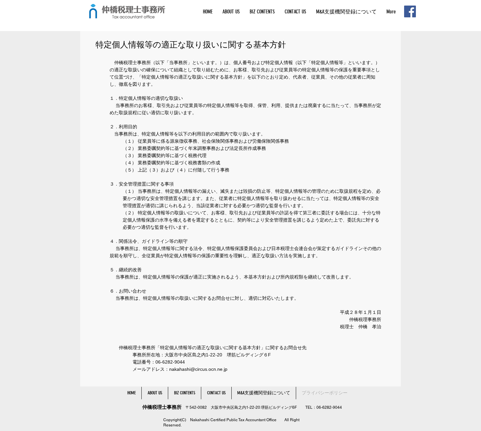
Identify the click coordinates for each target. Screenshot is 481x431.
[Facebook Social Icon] (410, 11)
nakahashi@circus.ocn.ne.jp (198, 369)
